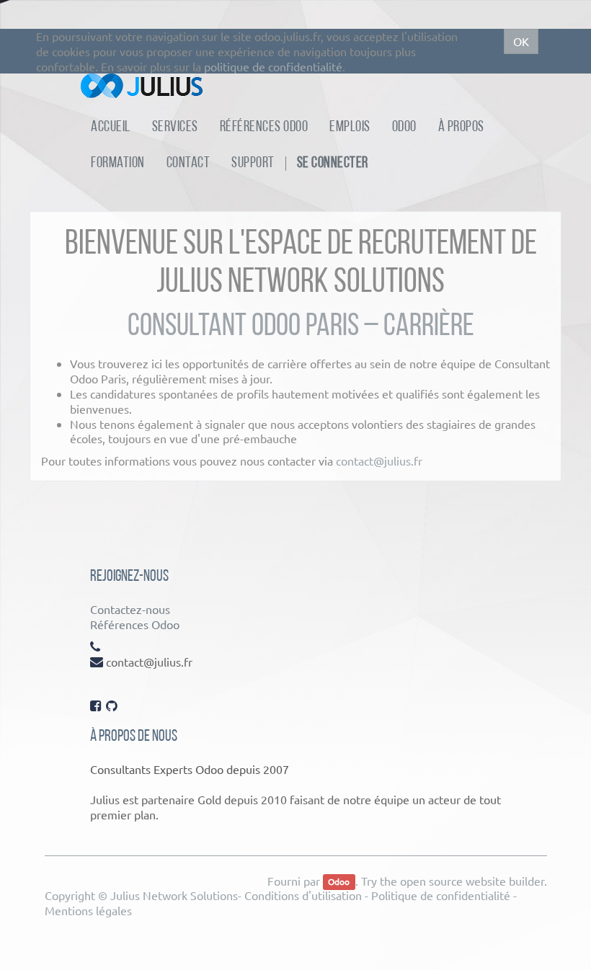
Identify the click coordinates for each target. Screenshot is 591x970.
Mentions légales (88, 910)
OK (521, 41)
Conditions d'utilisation (303, 895)
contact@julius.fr (379, 460)
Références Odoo (134, 624)
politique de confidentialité (273, 66)
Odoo (339, 882)
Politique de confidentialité (440, 895)
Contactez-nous (130, 609)
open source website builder (472, 880)
